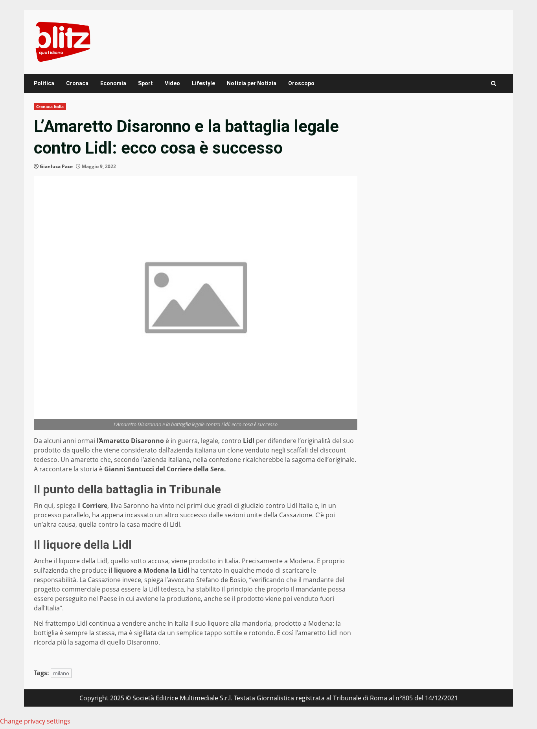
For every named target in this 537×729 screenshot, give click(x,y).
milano (61, 673)
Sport (145, 83)
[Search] (493, 83)
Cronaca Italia (50, 106)
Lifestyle (203, 83)
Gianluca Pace (56, 166)
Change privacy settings (35, 721)
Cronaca (77, 83)
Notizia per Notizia (251, 83)
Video (172, 83)
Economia (113, 83)
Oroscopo (301, 83)
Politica (44, 83)
